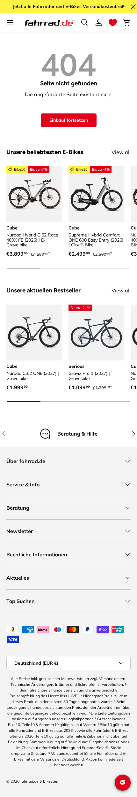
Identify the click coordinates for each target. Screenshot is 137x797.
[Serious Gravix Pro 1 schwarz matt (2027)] (96, 332)
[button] (113, 23)
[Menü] (10, 23)
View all (121, 152)
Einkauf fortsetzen (68, 120)
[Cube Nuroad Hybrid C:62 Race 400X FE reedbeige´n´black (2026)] (34, 194)
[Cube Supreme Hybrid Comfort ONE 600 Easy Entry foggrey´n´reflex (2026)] (96, 194)
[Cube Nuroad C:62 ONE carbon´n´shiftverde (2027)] (34, 332)
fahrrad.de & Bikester (38, 781)
